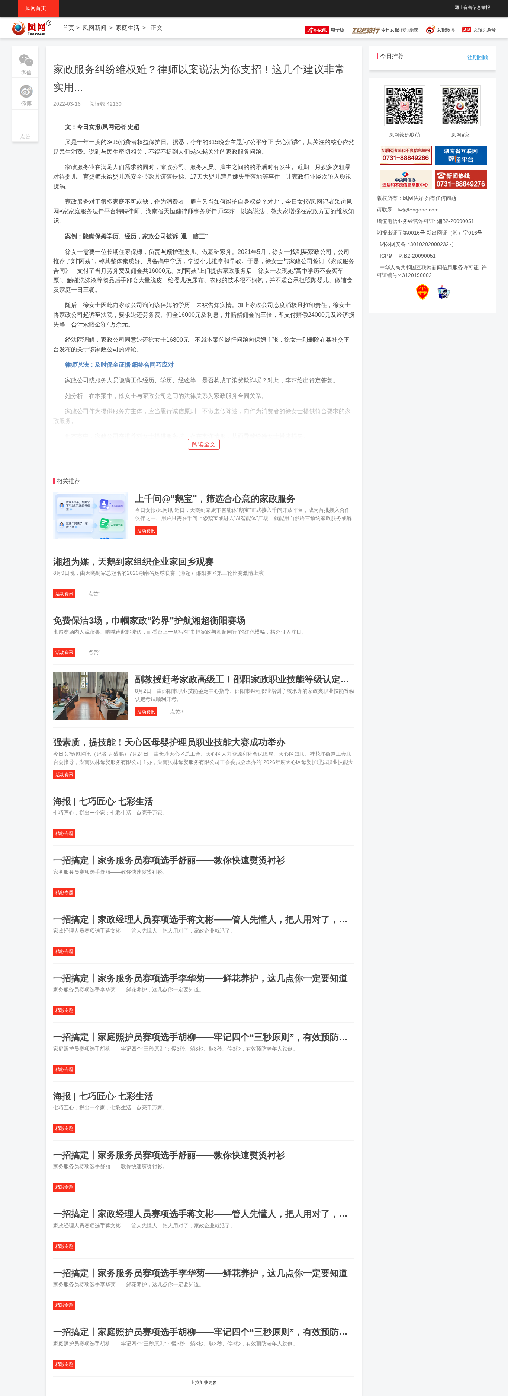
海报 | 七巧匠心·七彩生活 (103, 801)
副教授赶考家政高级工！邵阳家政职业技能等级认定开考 (246, 679)
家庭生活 (127, 28)
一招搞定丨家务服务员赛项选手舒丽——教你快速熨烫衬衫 (169, 860)
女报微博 (446, 29)
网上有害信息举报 (472, 7)
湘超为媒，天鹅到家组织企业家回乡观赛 (133, 562)
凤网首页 (38, 8)
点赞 (25, 126)
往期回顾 (477, 57)
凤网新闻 (94, 28)
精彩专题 (64, 833)
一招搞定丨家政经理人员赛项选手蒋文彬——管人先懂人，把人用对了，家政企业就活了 (227, 919)
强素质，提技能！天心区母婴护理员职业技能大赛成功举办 (169, 742)
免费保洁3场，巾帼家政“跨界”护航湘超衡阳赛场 (149, 620)
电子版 (336, 29)
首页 (68, 28)
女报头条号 (484, 29)
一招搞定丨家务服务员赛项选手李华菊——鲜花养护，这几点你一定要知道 (200, 978)
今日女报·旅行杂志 (399, 29)
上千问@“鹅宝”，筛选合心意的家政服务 (215, 499)
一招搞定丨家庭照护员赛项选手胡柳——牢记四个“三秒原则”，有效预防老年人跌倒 (218, 1037)
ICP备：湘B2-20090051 (408, 256)
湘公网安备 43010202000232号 (417, 244)
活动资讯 (146, 530)
